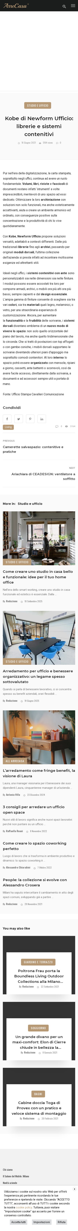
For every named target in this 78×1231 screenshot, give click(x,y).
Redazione (11, 601)
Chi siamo (7, 1169)
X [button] (74, 1189)
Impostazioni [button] (42, 1222)
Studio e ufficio (37, 105)
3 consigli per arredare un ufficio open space (34, 810)
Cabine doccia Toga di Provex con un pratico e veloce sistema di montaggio (39, 1108)
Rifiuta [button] (62, 1222)
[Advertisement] (39, 52)
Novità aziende (10, 1183)
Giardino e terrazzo (38, 962)
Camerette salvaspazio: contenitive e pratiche (33, 449)
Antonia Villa (13, 794)
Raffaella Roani (14, 831)
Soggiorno (38, 1028)
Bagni (38, 1094)
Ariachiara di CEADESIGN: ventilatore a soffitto (43, 476)
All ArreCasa (15, 761)
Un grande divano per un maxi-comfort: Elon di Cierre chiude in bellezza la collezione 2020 (39, 1042)
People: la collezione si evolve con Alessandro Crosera (35, 882)
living (8, 427)
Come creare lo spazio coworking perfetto (34, 846)
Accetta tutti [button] (18, 1222)
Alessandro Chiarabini (18, 867)
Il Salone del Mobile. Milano (16, 1176)
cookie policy (24, 1207)
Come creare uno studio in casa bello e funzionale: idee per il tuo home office (38, 577)
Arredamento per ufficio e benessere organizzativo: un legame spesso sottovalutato (38, 676)
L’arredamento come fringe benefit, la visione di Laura (39, 773)
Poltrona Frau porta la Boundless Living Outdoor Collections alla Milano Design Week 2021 (39, 977)
